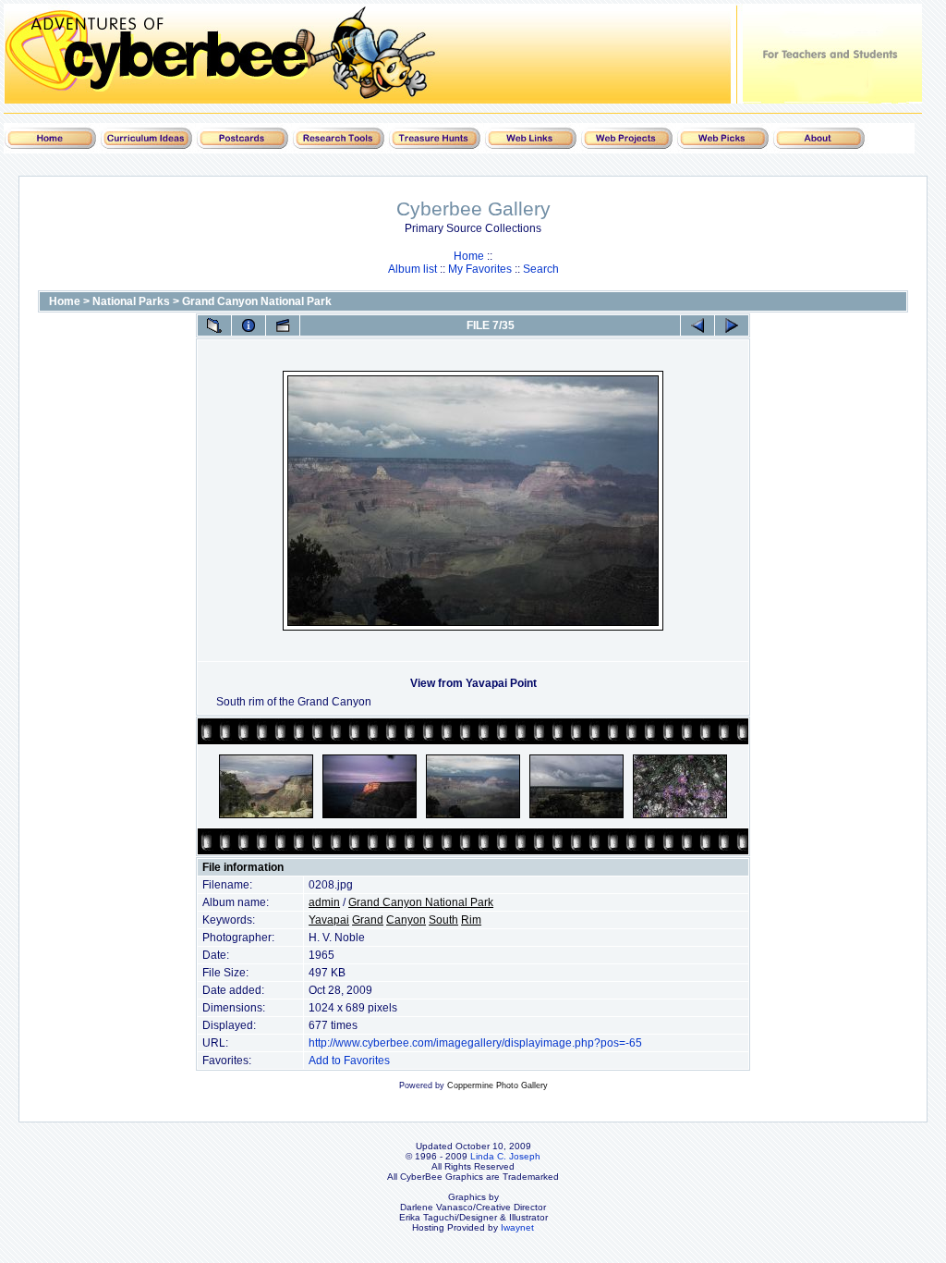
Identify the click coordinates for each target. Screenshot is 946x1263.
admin (324, 902)
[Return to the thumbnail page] (214, 325)
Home (469, 256)
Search (541, 269)
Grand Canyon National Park (257, 301)
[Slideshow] (282, 325)
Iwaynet (517, 1227)
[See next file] (731, 325)
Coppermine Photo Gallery (497, 1085)
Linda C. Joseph (505, 1156)
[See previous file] (697, 325)
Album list (412, 269)
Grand (367, 920)
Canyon (406, 920)
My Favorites (480, 269)
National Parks (131, 301)
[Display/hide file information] (248, 325)
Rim (471, 920)
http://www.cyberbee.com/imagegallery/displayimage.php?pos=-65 (475, 1042)
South (443, 920)
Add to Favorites (349, 1060)
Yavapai (329, 920)
